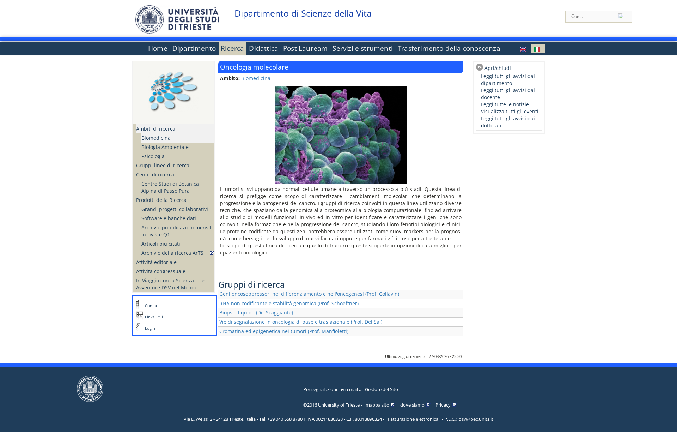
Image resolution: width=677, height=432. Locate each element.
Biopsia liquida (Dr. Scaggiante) (256, 312)
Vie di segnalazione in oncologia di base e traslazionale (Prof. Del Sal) (300, 321)
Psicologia (153, 156)
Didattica (263, 48)
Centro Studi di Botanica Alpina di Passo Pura (170, 187)
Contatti (152, 305)
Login (150, 328)
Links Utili (154, 316)
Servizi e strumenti (363, 48)
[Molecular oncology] (524, 48)
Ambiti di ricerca (155, 128)
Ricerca (232, 48)
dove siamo (412, 405)
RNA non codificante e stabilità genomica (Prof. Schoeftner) (289, 303)
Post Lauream (305, 48)
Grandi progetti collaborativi (174, 209)
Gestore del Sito (381, 389)
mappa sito (377, 405)
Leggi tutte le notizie (505, 104)
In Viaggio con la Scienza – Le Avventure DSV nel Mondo (170, 284)
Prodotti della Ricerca (161, 200)
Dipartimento (194, 48)
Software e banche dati (168, 218)
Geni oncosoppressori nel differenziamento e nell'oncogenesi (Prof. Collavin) (309, 293)
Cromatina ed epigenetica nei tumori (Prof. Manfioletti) (283, 331)
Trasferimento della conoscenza (449, 48)
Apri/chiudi (497, 68)
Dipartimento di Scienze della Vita (303, 13)
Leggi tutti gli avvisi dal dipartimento (508, 79)
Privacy (443, 405)
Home (157, 48)
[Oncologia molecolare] (538, 48)
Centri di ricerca (155, 174)
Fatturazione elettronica (413, 419)
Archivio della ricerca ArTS (172, 253)
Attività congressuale (160, 271)
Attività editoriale (156, 262)
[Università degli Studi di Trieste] (177, 31)
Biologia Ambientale (165, 147)
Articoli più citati (160, 243)
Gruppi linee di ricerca (162, 165)
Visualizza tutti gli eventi (509, 111)
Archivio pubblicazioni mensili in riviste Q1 (177, 231)
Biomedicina (156, 137)
